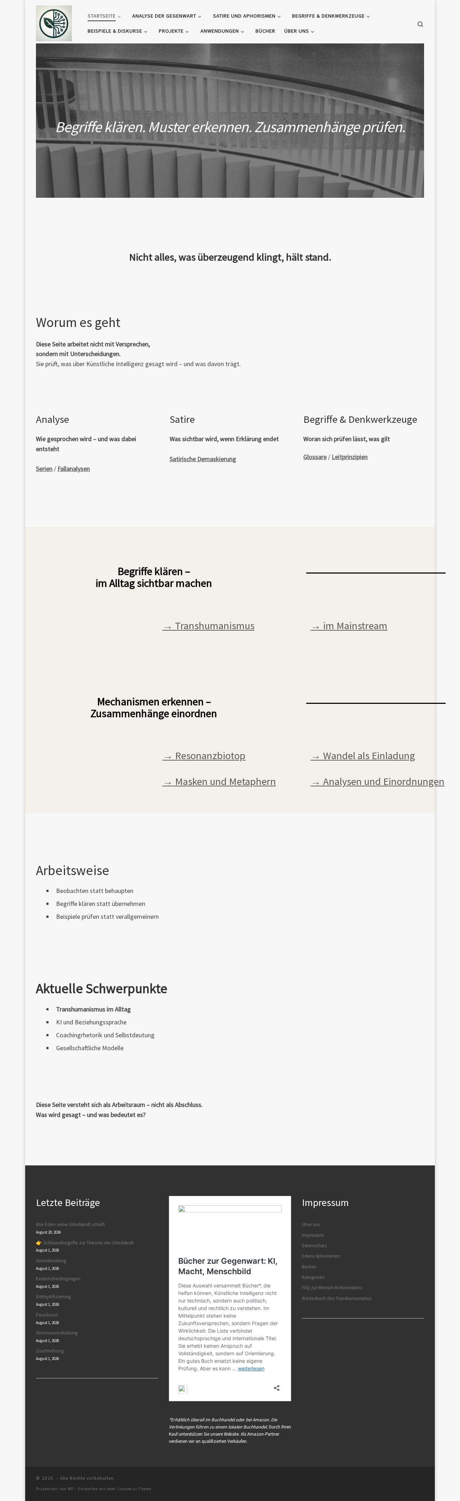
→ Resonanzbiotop (203, 755)
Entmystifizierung (53, 1297)
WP (71, 1488)
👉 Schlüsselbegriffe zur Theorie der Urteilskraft (85, 1243)
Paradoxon (47, 1315)
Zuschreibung (50, 1351)
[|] (54, 22)
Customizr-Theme (133, 1488)
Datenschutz (314, 1246)
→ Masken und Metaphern (219, 781)
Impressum (313, 1235)
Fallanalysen (74, 468)
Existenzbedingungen (58, 1279)
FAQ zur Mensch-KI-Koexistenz (332, 1288)
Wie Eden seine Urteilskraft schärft (70, 1224)
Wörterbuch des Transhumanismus (336, 1298)
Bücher (309, 1267)
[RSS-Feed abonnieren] (422, 1480)
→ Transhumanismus (208, 625)
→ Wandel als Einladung (362, 755)
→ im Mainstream (348, 625)
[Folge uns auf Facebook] (406, 1480)
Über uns (311, 1224)
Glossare (315, 457)
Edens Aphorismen (321, 1256)
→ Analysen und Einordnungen (377, 781)
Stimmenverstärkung (57, 1333)
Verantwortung (51, 1261)
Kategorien (313, 1277)
